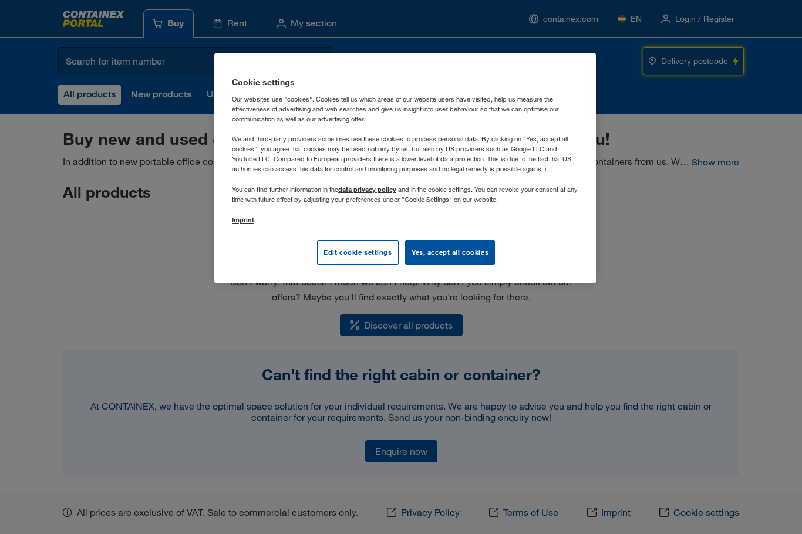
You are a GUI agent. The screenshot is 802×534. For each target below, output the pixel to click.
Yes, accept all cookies (450, 252)
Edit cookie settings (358, 252)
